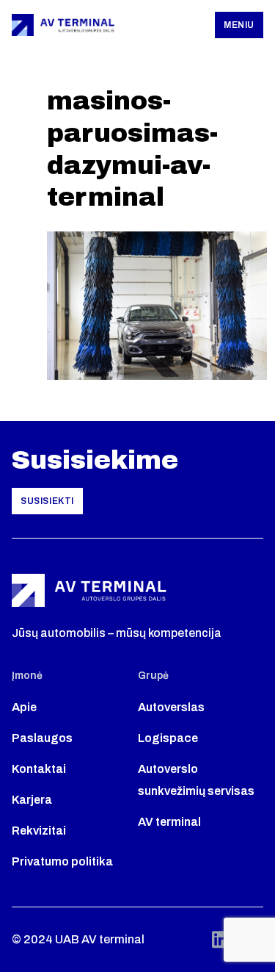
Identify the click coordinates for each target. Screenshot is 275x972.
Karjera (32, 799)
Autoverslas (171, 707)
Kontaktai (39, 769)
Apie (24, 707)
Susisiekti (47, 501)
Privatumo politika (62, 861)
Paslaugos (42, 738)
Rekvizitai (39, 830)
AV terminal (169, 822)
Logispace (168, 738)
